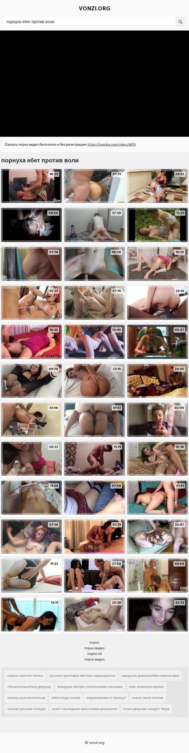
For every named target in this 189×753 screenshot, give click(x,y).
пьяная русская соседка (26, 709)
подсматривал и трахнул (106, 698)
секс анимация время (146, 687)
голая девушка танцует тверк (146, 709)
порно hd (94, 654)
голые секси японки (147, 698)
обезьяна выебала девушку (29, 687)
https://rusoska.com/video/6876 (112, 144)
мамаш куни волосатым (26, 698)
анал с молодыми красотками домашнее (84, 709)
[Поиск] (180, 22)
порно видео (94, 648)
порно (94, 642)
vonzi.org (94, 8)
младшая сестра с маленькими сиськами (90, 687)
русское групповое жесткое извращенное (82, 675)
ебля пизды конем (65, 698)
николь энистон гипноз (25, 675)
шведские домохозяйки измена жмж (150, 675)
